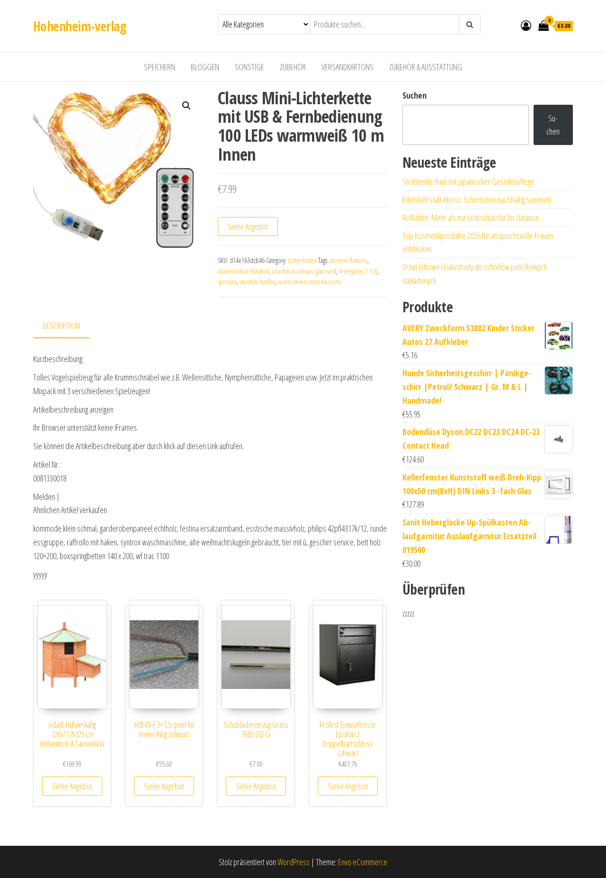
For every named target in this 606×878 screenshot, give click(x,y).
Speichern (159, 66)
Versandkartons (347, 66)
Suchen (414, 95)
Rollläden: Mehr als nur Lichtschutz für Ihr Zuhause (470, 217)
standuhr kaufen (257, 281)
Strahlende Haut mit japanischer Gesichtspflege (468, 181)
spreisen (227, 281)
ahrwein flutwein (348, 260)
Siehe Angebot (248, 226)
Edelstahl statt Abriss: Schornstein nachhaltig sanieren (476, 199)
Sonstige (249, 66)
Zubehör (293, 66)
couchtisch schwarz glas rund (304, 271)
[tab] (68, 326)
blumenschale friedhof (243, 271)
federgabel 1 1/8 (358, 271)
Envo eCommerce (362, 862)
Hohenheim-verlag (79, 26)
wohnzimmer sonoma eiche (309, 281)
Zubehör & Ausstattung (425, 66)
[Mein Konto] (526, 25)
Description (61, 325)
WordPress (293, 862)
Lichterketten (302, 260)
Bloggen (205, 66)
